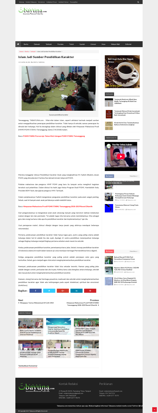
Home (21, 51)
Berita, (35, 62)
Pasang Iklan (74, 2)
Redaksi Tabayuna (31, 2)
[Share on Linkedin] (76, 291)
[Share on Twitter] (49, 291)
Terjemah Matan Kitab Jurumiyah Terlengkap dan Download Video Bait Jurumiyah (127, 113)
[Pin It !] (90, 291)
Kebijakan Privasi (51, 2)
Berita (27, 51)
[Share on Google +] (63, 291)
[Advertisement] (98, 22)
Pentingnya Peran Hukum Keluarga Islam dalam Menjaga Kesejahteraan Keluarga (127, 196)
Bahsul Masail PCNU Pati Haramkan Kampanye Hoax (124, 258)
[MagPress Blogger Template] (35, 11)
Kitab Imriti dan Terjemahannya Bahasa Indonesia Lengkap (126, 124)
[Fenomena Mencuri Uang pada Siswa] (109, 212)
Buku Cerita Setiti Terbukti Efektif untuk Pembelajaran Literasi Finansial (30, 332)
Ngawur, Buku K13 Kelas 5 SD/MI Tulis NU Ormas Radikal (126, 269)
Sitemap (21, 2)
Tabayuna (32, 411)
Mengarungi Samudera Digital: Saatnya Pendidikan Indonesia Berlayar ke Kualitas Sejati (58, 330)
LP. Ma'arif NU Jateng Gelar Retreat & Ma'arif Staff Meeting (30, 354)
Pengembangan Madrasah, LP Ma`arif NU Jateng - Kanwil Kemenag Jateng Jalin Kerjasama (58, 353)
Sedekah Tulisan (63, 2)
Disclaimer (41, 2)
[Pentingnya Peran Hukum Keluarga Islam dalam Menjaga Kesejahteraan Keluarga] (109, 200)
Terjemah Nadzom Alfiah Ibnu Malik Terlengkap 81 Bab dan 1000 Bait (125, 101)
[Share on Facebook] (35, 291)
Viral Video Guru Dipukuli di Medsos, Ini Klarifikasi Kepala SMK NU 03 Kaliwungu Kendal (125, 280)
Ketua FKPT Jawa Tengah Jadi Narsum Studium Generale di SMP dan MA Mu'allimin (85, 331)
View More (133, 176)
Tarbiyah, (41, 62)
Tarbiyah (33, 51)
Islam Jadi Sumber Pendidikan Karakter (46, 57)
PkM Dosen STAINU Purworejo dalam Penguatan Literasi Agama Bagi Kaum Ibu (86, 353)
